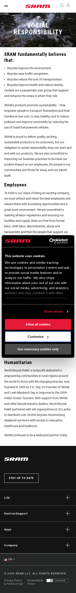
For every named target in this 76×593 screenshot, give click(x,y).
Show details (53, 311)
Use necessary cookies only (38, 349)
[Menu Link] (6, 6)
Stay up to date (21, 478)
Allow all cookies (38, 324)
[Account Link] (68, 6)
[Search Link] (62, 6)
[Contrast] (50, 580)
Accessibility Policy (35, 582)
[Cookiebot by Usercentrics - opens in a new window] (51, 241)
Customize (35, 336)
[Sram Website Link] (38, 6)
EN (10, 559)
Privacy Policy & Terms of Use (13, 582)
